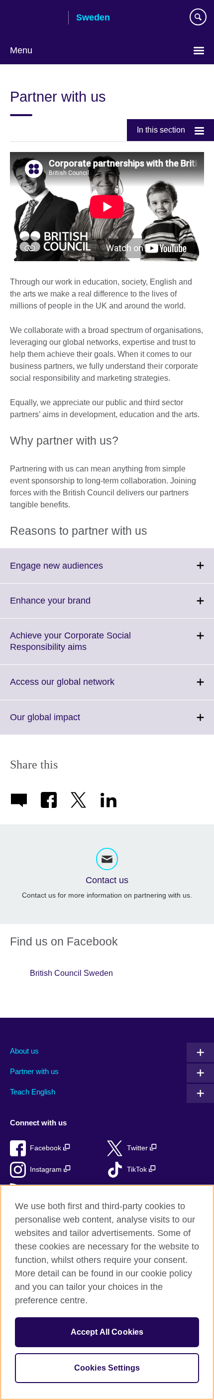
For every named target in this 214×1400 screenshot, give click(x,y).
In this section (161, 130)
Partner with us (34, 1071)
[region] (107, 1292)
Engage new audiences (78, 571)
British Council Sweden (71, 973)
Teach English (32, 1092)
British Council (35, 18)
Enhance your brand (72, 606)
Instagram (47, 1169)
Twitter (138, 1148)
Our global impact (67, 723)
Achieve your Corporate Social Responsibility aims (70, 647)
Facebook (46, 1148)
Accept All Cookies (107, 1332)
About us (24, 1051)
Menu (21, 50)
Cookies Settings (107, 1368)
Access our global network (84, 687)
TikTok (138, 1169)
